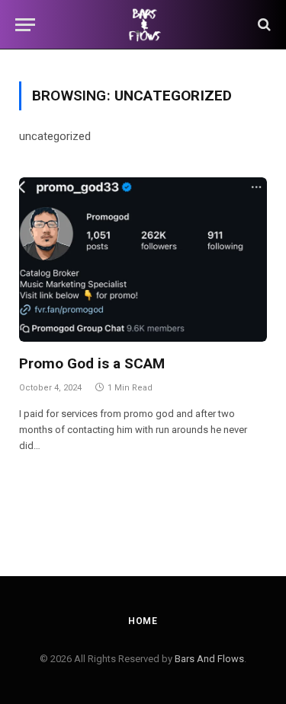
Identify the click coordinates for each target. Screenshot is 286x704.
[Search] (263, 25)
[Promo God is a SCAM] (143, 259)
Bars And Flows (209, 658)
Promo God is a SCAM (92, 363)
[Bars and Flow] (143, 24)
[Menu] (25, 25)
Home (143, 621)
